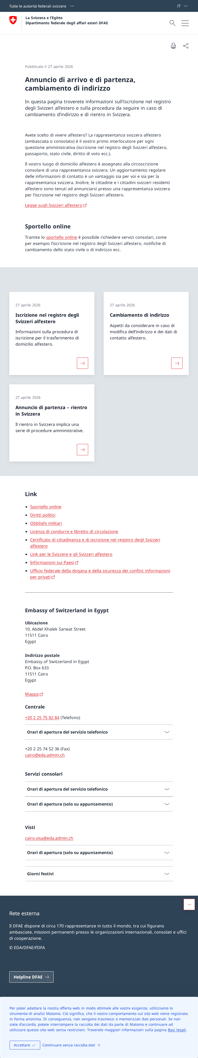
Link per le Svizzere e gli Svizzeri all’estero (71, 554)
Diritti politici (42, 515)
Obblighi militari (46, 523)
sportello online (61, 237)
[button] (189, 904)
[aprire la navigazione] (185, 23)
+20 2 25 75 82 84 (42, 717)
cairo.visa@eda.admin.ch (49, 838)
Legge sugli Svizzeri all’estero (53, 205)
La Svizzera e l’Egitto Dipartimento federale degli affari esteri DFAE (67, 20)
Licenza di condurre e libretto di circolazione (74, 531)
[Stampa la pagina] (173, 45)
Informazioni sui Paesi (52, 562)
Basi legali (177, 1029)
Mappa (32, 694)
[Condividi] (185, 45)
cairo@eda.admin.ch (45, 755)
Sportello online (45, 507)
